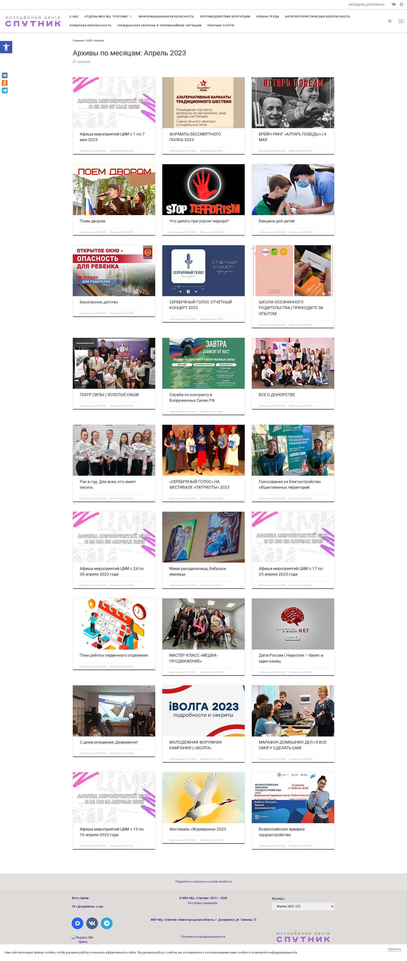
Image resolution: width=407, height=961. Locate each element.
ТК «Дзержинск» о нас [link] (87, 906)
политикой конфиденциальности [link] (274, 952)
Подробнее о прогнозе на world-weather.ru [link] (203, 881)
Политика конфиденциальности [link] (203, 936)
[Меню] (401, 21)
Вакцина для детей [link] (277, 221)
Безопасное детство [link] (99, 302)
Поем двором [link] (92, 221)
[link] (6, 47)
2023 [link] (89, 40)
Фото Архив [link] (80, 898)
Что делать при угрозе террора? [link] (199, 221)
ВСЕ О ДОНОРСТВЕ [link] (277, 394)
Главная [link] (78, 40)
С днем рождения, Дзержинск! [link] (109, 742)
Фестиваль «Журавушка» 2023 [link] (197, 829)
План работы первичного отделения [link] (114, 655)
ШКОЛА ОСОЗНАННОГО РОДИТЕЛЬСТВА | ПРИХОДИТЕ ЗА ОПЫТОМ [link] (291, 308)
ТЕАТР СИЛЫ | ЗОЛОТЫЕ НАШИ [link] (109, 394)
